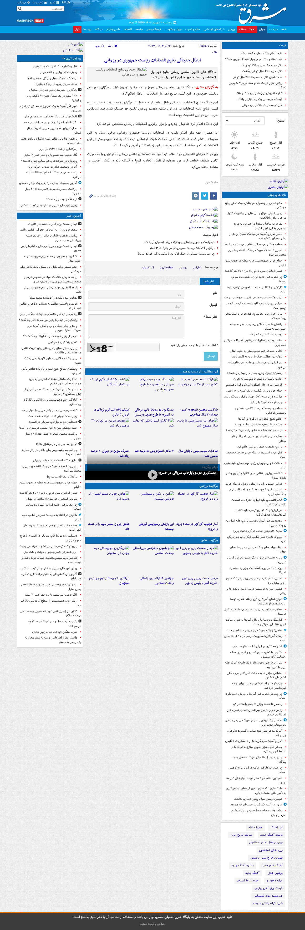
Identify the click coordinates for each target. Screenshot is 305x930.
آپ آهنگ (277, 827)
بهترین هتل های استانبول (266, 842)
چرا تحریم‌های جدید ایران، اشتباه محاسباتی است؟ (258, 279)
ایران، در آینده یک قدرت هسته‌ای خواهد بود (256, 804)
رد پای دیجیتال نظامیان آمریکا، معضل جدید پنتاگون (259, 759)
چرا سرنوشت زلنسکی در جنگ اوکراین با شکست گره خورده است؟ (176, 253)
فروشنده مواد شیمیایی (268, 895)
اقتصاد (128, 29)
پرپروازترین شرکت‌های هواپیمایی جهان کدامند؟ (49, 161)
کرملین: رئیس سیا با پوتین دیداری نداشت (258, 799)
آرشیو (53, 3)
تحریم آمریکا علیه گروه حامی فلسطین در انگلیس (253, 741)
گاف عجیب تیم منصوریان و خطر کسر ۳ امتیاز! (50, 155)
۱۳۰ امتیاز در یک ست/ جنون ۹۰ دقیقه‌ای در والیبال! (53, 98)
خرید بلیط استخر (247, 880)
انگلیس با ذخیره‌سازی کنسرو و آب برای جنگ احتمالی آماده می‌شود (258, 654)
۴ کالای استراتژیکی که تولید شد (154, 451)
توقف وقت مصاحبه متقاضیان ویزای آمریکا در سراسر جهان (258, 812)
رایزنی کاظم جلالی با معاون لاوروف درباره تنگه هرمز (52, 360)
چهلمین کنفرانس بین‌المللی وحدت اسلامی (156, 581)
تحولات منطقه (247, 29)
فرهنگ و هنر (154, 29)
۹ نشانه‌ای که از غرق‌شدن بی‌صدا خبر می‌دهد (50, 122)
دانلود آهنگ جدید (271, 834)
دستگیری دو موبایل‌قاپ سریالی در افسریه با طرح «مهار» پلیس (154, 412)
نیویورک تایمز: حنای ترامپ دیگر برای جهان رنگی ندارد (256, 539)
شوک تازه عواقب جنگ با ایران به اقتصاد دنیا (256, 356)
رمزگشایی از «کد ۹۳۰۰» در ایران (58, 149)
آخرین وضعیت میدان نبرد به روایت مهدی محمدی (48, 183)
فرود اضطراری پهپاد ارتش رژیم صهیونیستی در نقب (52, 289)
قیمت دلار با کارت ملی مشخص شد (261, 53)
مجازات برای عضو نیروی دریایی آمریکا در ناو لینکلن (259, 438)
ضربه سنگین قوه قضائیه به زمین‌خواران (54, 632)
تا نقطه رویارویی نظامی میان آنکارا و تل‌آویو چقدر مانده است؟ (256, 475)
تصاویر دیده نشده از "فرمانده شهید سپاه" (53, 298)
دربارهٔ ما (22, 3)
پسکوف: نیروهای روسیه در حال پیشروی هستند (254, 373)
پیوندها (87, 29)
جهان (262, 29)
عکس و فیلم (114, 29)
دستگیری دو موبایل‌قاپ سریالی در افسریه (187, 473)
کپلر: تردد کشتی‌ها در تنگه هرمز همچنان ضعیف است (256, 454)
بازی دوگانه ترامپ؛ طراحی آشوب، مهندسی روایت (253, 297)
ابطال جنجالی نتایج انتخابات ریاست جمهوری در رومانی (152, 60)
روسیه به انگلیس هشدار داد (265, 334)
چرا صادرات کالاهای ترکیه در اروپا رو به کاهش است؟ (257, 769)
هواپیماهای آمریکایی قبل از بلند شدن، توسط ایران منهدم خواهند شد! (258, 601)
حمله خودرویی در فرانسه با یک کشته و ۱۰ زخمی (254, 390)
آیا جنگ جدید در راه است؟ (61, 199)
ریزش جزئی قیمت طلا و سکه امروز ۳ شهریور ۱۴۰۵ (257, 85)
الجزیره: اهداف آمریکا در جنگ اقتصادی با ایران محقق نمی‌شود (257, 252)
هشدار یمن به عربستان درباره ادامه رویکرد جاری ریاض (256, 591)
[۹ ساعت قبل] (108, 432)
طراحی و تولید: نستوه (152, 924)
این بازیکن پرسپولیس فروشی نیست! (156, 526)
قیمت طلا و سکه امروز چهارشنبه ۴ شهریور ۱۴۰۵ (253, 59)
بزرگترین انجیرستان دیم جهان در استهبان (109, 581)
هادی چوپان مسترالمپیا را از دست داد (108, 526)
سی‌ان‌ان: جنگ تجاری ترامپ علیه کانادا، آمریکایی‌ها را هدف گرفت (261, 512)
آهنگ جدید (252, 872)
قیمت (282, 45)
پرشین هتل (275, 872)
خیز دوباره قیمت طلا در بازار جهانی (262, 105)
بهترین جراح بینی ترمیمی (266, 857)
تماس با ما (38, 3)
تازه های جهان (277, 194)
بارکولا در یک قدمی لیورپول (61, 476)
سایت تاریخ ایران (241, 834)
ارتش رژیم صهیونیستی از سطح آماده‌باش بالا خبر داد (50, 603)
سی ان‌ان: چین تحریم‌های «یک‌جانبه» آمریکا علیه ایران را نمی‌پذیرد (255, 664)
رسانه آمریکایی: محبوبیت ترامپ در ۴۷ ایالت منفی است (255, 638)
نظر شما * (210, 316)
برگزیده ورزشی (208, 485)
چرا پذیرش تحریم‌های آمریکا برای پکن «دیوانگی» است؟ (255, 696)
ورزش (231, 29)
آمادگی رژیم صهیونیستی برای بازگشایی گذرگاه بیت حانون (52, 402)
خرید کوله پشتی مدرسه (268, 903)
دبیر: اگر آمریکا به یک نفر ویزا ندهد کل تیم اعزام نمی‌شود (50, 108)
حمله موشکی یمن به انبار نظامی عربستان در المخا (253, 244)
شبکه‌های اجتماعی (214, 29)
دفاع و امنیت (192, 29)
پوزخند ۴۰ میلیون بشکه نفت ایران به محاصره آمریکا (258, 570)
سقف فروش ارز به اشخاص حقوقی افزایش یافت (48, 229)
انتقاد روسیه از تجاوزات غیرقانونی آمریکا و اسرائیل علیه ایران (255, 342)
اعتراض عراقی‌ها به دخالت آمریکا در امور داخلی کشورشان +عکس (256, 675)
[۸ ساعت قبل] (197, 505)
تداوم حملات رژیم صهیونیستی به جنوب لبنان (256, 351)
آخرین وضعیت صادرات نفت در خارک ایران (52, 167)
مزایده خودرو (275, 880)
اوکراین (197, 267)
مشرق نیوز (252, 12)
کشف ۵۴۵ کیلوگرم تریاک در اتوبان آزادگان (111, 412)
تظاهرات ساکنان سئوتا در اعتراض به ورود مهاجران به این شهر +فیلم (260, 226)
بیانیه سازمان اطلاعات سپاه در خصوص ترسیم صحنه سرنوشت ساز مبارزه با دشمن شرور (52, 279)
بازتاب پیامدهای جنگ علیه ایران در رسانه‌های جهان (258, 549)
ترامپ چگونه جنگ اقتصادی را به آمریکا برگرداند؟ (254, 430)
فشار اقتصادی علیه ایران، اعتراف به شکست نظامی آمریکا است (258, 502)
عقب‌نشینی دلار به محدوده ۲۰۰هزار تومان (257, 77)
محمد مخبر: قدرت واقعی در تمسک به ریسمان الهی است (52, 527)
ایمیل (213, 304)
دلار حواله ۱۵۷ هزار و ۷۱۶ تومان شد (261, 65)
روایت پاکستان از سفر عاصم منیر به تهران (258, 379)
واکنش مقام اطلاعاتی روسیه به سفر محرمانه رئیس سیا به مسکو (258, 326)
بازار (77, 29)
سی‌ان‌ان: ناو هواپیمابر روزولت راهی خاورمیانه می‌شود (257, 364)
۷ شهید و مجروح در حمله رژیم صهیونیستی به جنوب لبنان (52, 258)
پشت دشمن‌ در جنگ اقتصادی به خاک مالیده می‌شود (53, 174)
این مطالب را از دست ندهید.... (198, 371)
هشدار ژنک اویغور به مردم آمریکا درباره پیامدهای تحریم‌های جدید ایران (255, 722)
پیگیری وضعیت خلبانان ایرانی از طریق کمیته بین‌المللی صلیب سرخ (53, 237)
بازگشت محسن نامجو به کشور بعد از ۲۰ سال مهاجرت (199, 412)
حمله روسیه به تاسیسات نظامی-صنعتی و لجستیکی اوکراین (260, 410)
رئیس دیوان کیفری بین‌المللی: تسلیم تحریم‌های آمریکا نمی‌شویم (256, 712)
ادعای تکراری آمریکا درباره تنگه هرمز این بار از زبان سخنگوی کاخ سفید (257, 236)
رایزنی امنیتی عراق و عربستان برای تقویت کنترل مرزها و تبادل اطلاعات (256, 215)
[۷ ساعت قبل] (152, 432)
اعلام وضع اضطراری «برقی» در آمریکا (260, 419)
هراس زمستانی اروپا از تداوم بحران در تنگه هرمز (253, 484)
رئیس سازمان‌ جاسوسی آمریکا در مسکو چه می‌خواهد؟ (54, 623)
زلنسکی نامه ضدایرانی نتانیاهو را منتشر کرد (257, 704)
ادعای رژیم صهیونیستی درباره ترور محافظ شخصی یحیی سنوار (50, 586)
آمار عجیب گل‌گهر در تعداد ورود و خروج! (197, 526)
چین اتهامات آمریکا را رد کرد (266, 402)
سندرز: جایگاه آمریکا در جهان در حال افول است (254, 630)
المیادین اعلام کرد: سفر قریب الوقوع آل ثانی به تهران (256, 780)
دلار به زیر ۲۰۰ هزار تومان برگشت (262, 71)
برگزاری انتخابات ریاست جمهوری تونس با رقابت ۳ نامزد (181, 248)
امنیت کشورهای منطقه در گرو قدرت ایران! (257, 531)
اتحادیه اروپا (166, 267)
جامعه (139, 29)
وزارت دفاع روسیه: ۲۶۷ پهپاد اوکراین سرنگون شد (253, 396)
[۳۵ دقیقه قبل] (197, 560)
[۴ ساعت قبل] (152, 391)
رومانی (183, 267)
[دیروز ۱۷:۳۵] (152, 505)
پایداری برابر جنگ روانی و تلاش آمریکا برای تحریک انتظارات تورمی (54, 328)
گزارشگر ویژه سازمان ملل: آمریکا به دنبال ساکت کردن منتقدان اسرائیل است (255, 622)
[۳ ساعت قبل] (197, 391)
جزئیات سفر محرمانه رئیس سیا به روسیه (258, 424)
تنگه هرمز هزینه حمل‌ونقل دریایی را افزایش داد (49, 410)
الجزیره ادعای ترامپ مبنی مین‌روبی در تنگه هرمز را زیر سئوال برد (256, 580)
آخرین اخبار (73, 215)
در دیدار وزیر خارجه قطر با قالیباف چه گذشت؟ (50, 336)
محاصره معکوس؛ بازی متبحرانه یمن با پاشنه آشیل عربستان (255, 611)
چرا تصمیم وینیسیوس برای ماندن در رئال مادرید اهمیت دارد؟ (51, 452)
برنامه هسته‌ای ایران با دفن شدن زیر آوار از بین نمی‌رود (256, 559)
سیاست (273, 29)
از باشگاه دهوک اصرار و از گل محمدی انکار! (52, 78)
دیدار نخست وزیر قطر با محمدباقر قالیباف (52, 224)
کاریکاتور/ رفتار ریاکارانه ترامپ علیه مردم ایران (50, 116)
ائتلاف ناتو (148, 267)
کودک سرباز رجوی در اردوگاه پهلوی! (56, 84)
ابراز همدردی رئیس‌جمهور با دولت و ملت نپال (50, 552)
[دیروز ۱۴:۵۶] (108, 505)
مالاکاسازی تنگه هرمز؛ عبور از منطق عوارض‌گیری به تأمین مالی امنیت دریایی (256, 790)
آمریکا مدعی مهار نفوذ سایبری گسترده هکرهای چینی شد (256, 733)
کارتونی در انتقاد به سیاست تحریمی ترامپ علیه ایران (256, 289)
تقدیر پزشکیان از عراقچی (62, 342)
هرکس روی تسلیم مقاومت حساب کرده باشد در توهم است (256, 305)
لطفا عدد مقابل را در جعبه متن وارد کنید (194, 345)
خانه (283, 29)
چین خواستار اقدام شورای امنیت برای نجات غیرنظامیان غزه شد (259, 685)
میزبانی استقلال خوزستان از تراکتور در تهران (51, 499)
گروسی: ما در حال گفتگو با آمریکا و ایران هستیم (254, 384)
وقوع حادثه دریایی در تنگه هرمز (58, 72)
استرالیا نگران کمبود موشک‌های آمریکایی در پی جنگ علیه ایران (257, 491)
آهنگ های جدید (272, 865)
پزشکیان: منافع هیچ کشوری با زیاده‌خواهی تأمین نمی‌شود (51, 371)
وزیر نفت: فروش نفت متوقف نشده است (52, 416)
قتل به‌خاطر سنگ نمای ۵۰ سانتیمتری (55, 66)
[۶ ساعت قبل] (108, 391)
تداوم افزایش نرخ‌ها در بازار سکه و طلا (259, 93)
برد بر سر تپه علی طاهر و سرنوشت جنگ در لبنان (48, 314)
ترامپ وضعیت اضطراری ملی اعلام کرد (259, 446)
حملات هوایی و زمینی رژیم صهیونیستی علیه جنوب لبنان (255, 465)
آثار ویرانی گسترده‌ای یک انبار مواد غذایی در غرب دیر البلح (51, 576)
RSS (64, 3)
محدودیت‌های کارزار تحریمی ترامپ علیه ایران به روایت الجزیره (256, 523)
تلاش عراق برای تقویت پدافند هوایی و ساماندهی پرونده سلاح (255, 316)
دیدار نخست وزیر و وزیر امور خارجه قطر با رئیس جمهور (200, 581)
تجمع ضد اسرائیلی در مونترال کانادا (56, 444)
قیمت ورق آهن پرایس (268, 888)
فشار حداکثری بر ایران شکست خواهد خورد (257, 646)
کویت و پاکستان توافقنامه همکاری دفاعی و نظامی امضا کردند (50, 306)
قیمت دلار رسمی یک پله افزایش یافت (260, 99)
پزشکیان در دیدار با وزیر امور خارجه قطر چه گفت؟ (48, 320)
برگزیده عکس (209, 540)
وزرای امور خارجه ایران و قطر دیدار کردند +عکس (48, 205)
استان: (280, 120)
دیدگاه (99, 29)
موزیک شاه (255, 827)
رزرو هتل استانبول (271, 850)
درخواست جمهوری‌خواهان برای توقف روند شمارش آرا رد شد (179, 242)
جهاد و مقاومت (173, 29)
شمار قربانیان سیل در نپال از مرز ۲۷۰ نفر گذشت (253, 271)
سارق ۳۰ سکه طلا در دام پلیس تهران (55, 460)
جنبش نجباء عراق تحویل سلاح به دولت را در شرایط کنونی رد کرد (258, 749)
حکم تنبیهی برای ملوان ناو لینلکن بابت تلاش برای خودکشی (255, 205)
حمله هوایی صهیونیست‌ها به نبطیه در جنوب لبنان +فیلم (255, 262)
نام (215, 293)
